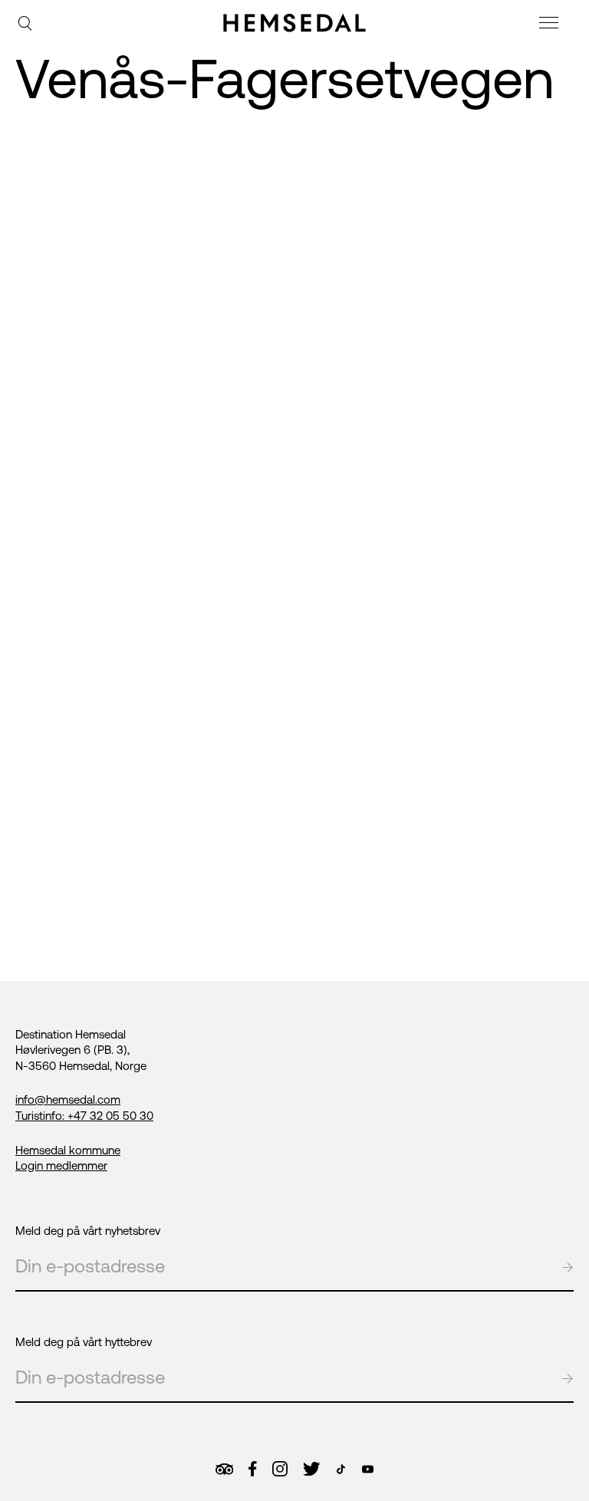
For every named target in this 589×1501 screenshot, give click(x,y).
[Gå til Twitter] (311, 1469)
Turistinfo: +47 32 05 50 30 (84, 1115)
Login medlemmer (61, 1165)
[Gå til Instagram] (280, 1468)
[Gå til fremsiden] (294, 23)
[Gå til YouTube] (367, 1469)
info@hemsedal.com (67, 1099)
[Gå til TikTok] (341, 1469)
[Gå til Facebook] (252, 1468)
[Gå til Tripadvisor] (224, 1469)
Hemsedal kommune (67, 1150)
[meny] (550, 25)
